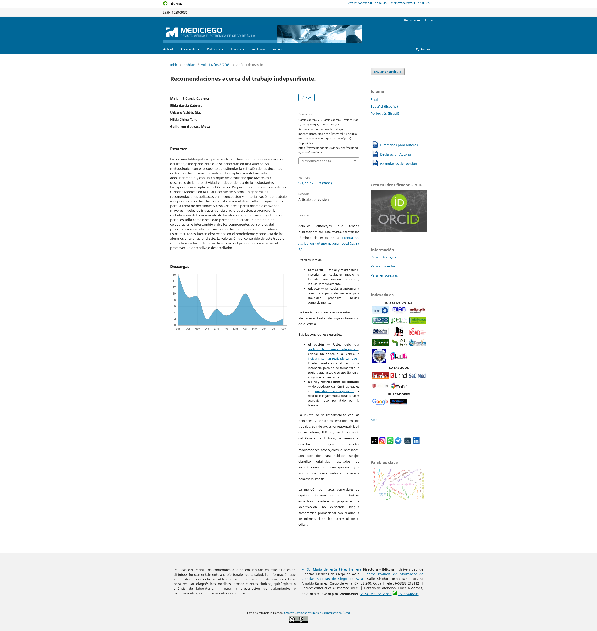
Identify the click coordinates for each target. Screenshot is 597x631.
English (376, 99)
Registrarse (412, 20)
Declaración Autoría (395, 154)
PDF (308, 97)
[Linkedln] (416, 443)
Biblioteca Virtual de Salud (410, 3)
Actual (168, 49)
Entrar (429, 20)
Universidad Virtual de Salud (366, 3)
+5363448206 (408, 594)
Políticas (214, 49)
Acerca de (188, 49)
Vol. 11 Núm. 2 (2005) (216, 64)
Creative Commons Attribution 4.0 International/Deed (316, 612)
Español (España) (384, 106)
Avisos (278, 49)
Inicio (174, 64)
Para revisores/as (384, 275)
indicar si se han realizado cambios (333, 358)
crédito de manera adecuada (333, 349)
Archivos (258, 49)
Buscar (424, 49)
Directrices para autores (399, 145)
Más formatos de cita (316, 161)
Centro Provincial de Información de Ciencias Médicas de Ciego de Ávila (362, 576)
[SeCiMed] (417, 378)
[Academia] (407, 443)
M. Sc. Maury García (376, 594)
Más (374, 419)
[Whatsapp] (390, 443)
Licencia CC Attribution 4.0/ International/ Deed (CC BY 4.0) (328, 243)
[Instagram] (382, 443)
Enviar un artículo (387, 71)
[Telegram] (398, 443)
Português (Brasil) (385, 113)
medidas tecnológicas (334, 391)
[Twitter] (374, 443)
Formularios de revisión (398, 163)
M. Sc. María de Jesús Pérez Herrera (331, 569)
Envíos (236, 49)
